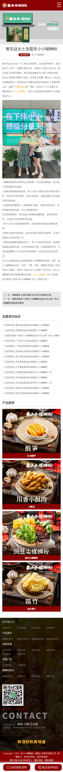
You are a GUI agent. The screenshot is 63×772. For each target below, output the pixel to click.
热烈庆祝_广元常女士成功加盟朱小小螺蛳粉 (26, 341)
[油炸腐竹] (31, 584)
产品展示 (7, 633)
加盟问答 (21, 654)
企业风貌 (21, 628)
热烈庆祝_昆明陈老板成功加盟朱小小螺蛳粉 (26, 330)
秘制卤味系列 (37, 639)
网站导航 (38, 760)
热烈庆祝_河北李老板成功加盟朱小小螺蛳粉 (26, 362)
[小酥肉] (31, 482)
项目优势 (6, 650)
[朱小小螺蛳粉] (22, 5)
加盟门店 (7, 659)
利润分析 (21, 650)
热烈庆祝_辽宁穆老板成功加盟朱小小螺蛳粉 (26, 367)
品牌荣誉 (50, 628)
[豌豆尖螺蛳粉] (31, 533)
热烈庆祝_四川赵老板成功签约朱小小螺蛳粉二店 (29, 383)
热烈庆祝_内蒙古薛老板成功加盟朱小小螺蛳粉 (28, 388)
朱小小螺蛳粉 (19, 91)
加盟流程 (6, 654)
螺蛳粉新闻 (7, 676)
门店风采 (21, 665)
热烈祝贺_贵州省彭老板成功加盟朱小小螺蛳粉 (28, 351)
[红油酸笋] (31, 431)
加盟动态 (21, 676)
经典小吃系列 (23, 639)
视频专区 (50, 676)
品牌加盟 (7, 644)
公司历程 (35, 628)
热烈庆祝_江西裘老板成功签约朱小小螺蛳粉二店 (29, 372)
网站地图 (49, 760)
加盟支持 (50, 650)
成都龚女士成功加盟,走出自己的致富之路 (31, 295)
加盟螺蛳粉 (20, 87)
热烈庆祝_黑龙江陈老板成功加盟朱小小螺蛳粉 (28, 393)
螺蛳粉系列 (7, 639)
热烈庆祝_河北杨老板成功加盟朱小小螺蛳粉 (26, 377)
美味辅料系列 (52, 639)
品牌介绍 (6, 628)
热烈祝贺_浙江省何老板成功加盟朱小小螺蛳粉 (28, 356)
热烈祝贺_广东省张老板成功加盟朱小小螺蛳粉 (28, 346)
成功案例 (6, 665)
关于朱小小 (8, 622)
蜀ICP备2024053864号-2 (21, 760)
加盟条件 (35, 650)
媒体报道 (35, 676)
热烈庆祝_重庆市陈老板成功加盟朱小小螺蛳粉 (28, 325)
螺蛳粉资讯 (8, 670)
